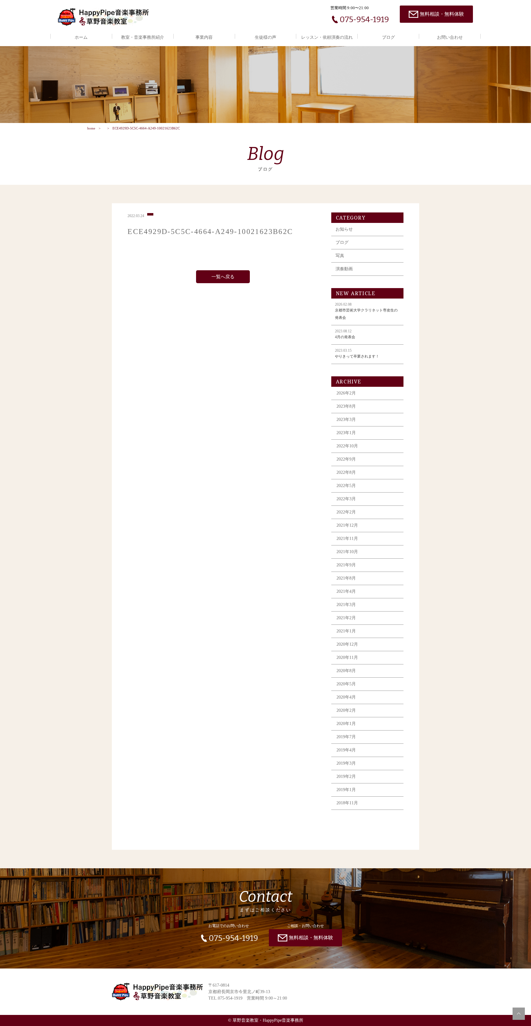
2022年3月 (346, 499)
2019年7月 (346, 737)
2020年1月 (346, 723)
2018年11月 (347, 803)
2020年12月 (347, 644)
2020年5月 (346, 684)
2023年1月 (346, 432)
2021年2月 (346, 618)
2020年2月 (346, 710)
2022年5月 (346, 485)
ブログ (388, 37)
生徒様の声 (265, 37)
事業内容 (204, 37)
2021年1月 (346, 631)
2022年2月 (346, 512)
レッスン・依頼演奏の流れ (327, 37)
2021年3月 (346, 604)
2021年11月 (347, 538)
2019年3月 (346, 763)
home (91, 128)
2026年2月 (346, 393)
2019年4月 (346, 750)
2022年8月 (346, 472)
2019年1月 (346, 789)
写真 (340, 255)
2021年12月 (347, 525)
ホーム (81, 37)
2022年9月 (346, 459)
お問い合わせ (450, 37)
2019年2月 (346, 776)
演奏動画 (344, 269)
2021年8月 (346, 578)
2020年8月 (346, 670)
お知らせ (344, 229)
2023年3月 (346, 419)
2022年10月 (347, 446)
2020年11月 (347, 657)
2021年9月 (346, 565)
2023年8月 (346, 406)
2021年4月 (346, 591)
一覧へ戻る (222, 276)
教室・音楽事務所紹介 (142, 37)
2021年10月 (347, 551)
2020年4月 (346, 697)
